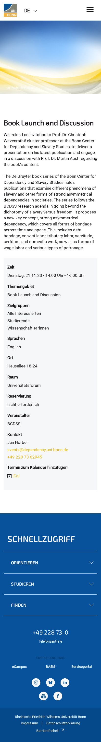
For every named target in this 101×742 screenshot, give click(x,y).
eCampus (19, 667)
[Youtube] (43, 696)
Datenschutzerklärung (63, 723)
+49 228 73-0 (50, 632)
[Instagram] (36, 683)
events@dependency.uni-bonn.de (37, 449)
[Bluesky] (50, 683)
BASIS (50, 667)
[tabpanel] (50, 57)
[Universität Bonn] (10, 10)
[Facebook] (57, 696)
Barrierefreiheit (47, 731)
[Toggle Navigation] (90, 10)
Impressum (29, 723)
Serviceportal (81, 667)
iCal (16, 475)
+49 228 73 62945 (24, 457)
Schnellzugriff (41, 539)
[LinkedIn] (65, 683)
